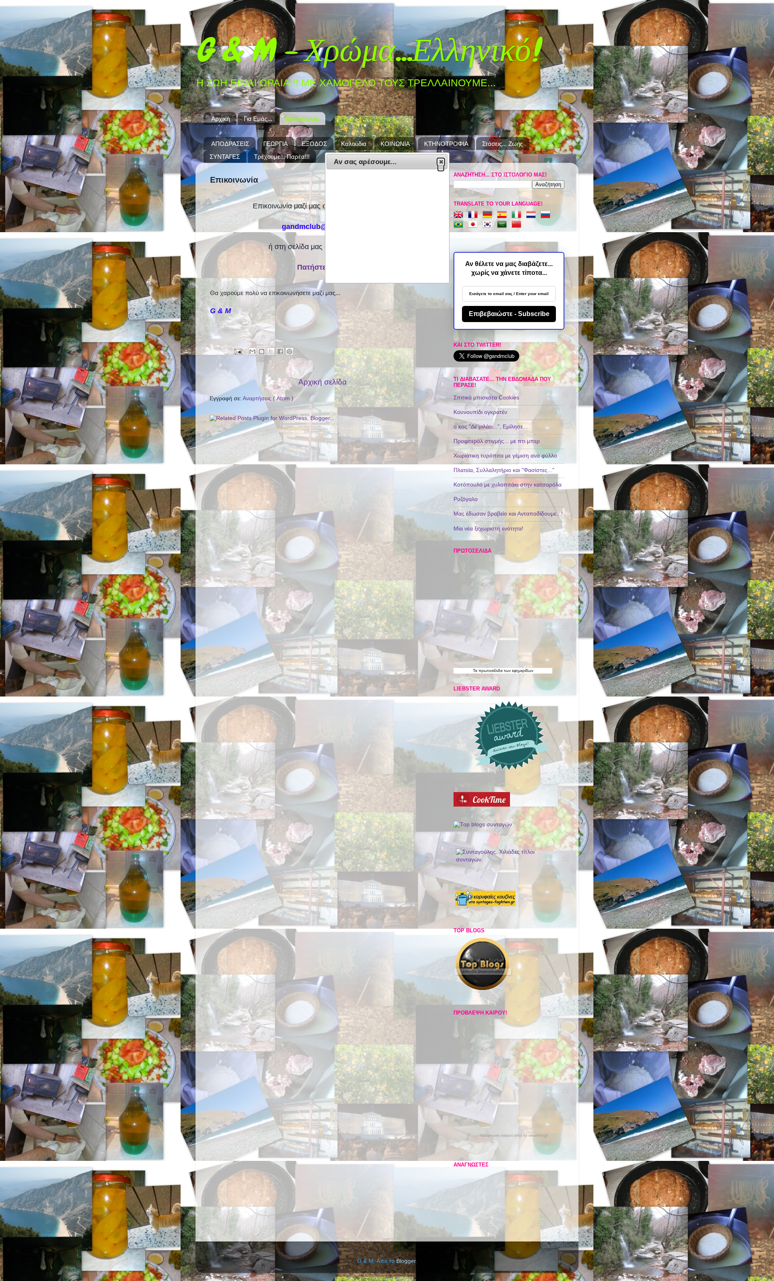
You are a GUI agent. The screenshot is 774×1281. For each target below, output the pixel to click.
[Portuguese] (460, 225)
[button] (441, 162)
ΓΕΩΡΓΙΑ (275, 143)
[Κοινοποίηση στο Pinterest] (289, 351)
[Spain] (503, 215)
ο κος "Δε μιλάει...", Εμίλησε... (491, 427)
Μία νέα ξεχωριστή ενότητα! (488, 529)
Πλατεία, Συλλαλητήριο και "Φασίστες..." (504, 470)
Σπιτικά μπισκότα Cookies (486, 398)
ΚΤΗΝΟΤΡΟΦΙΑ (446, 143)
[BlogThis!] (262, 351)
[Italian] (518, 215)
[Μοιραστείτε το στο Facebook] (280, 351)
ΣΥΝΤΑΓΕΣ (225, 156)
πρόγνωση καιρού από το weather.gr (514, 1135)
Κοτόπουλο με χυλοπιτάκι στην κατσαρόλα (508, 485)
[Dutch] (532, 215)
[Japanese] (474, 225)
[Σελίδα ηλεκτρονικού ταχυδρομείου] (237, 351)
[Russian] (547, 215)
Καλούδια (353, 143)
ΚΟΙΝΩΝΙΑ (395, 143)
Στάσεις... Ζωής (502, 143)
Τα (476, 670)
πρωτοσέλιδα (491, 670)
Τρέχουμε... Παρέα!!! (282, 156)
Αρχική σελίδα (322, 382)
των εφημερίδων (518, 670)
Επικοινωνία (302, 118)
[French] (474, 215)
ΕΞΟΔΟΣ (314, 143)
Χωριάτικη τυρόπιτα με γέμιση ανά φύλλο (505, 456)
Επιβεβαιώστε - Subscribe (509, 313)
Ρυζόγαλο (466, 499)
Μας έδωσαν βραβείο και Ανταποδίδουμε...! (508, 514)
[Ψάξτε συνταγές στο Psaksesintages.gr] (483, 824)
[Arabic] (503, 225)
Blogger (406, 1261)
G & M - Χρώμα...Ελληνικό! (367, 50)
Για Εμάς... (258, 118)
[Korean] (489, 225)
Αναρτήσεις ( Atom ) (268, 398)
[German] (489, 215)
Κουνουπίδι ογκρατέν (480, 412)
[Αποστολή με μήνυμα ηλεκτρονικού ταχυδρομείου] (252, 351)
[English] (460, 215)
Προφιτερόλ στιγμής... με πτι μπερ (497, 441)
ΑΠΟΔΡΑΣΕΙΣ (230, 143)
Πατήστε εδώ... (322, 267)
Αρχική (220, 118)
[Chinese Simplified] (518, 225)
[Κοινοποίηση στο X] (271, 351)
